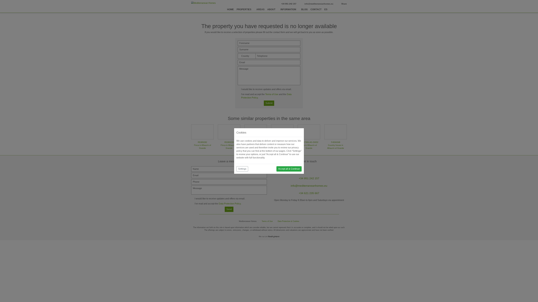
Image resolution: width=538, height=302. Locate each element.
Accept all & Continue (289, 169)
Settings (242, 169)
